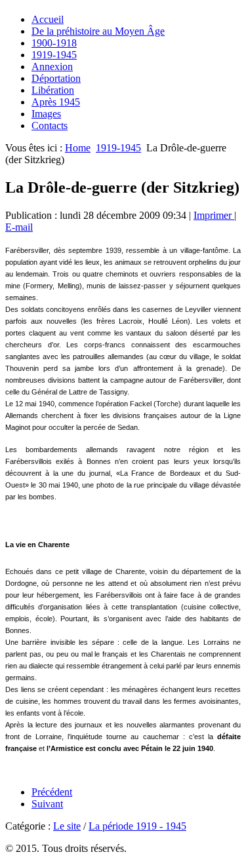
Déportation (56, 78)
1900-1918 (54, 42)
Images (46, 113)
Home (78, 147)
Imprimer (214, 215)
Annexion (52, 66)
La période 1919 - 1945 (137, 826)
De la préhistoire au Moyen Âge (98, 31)
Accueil (47, 19)
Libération (52, 90)
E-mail (19, 227)
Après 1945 (55, 101)
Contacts (49, 125)
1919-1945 (54, 54)
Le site (67, 826)
